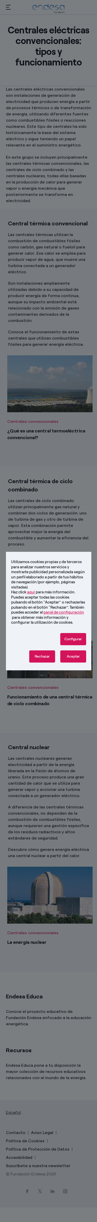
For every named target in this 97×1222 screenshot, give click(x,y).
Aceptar (73, 656)
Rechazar (42, 656)
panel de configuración (63, 612)
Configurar (73, 639)
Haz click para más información (42, 592)
